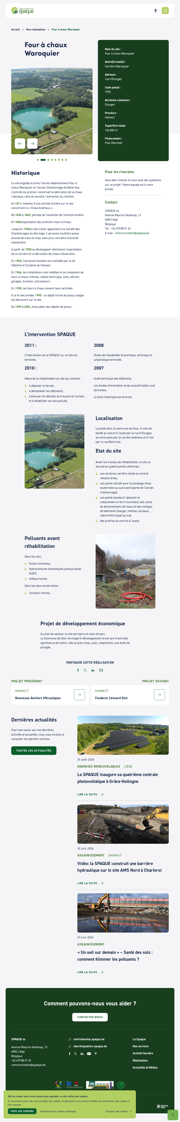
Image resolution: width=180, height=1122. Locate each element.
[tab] (38, 160)
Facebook (69, 1053)
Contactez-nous (90, 1017)
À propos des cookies (117, 1111)
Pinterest (96, 1053)
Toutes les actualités (33, 750)
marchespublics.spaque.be (90, 1046)
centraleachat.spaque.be (88, 1039)
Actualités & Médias (145, 1067)
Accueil (15, 29)
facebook (78, 670)
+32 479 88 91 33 (21, 1060)
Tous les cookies (22, 1111)
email (101, 670)
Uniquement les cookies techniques (58, 1111)
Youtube (89, 1053)
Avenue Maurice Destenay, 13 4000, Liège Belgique (29, 1051)
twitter (85, 670)
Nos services (141, 1046)
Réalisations (140, 1060)
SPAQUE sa (22, 10)
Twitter (75, 1053)
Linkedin (82, 1053)
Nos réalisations (35, 29)
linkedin (93, 670)
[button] (165, 10)
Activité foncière (143, 1053)
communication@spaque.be (132, 233)
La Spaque (139, 1039)
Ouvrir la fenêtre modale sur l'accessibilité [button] (155, 10)
